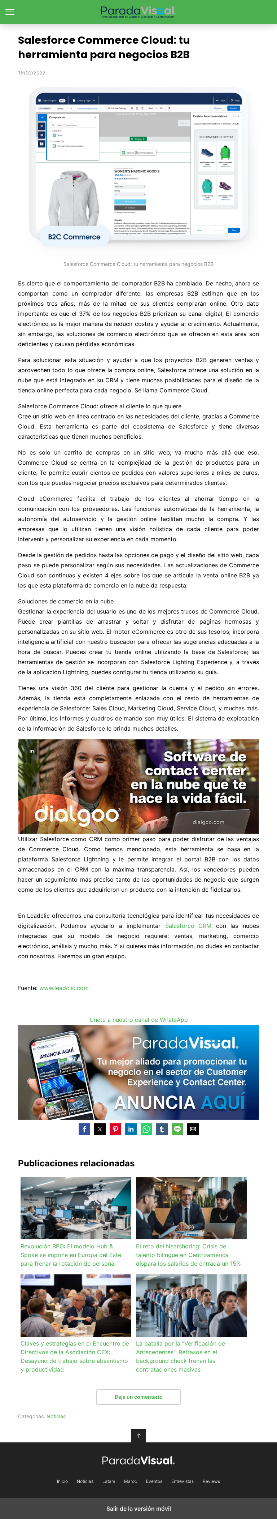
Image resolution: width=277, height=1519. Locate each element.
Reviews (211, 1481)
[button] (84, 1129)
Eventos (154, 1481)
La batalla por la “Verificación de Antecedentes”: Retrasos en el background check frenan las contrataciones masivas (180, 1356)
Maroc (130, 1481)
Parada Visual (138, 12)
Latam (108, 1481)
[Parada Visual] (138, 1460)
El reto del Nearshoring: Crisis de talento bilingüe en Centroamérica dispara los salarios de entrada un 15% (188, 1255)
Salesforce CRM (188, 925)
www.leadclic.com (64, 987)
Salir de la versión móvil (138, 1508)
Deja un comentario (139, 1397)
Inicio (62, 1481)
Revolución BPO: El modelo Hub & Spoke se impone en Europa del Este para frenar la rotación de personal (71, 1255)
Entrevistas (182, 1481)
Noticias (56, 1416)
